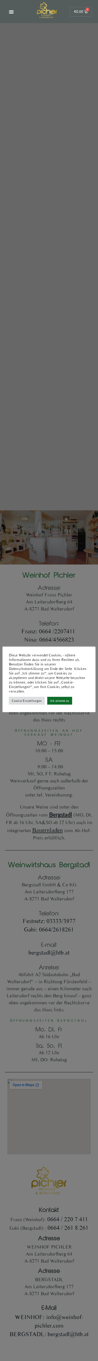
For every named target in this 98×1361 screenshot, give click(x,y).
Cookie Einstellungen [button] (27, 701)
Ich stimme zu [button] (59, 701)
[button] (11, 12)
